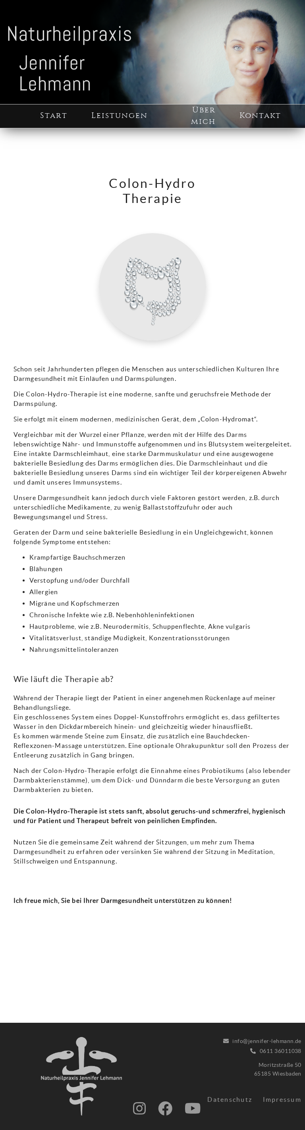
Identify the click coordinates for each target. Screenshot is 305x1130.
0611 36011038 (280, 1051)
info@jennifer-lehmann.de (266, 1041)
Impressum (282, 1099)
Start (54, 116)
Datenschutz (229, 1099)
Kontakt (260, 116)
